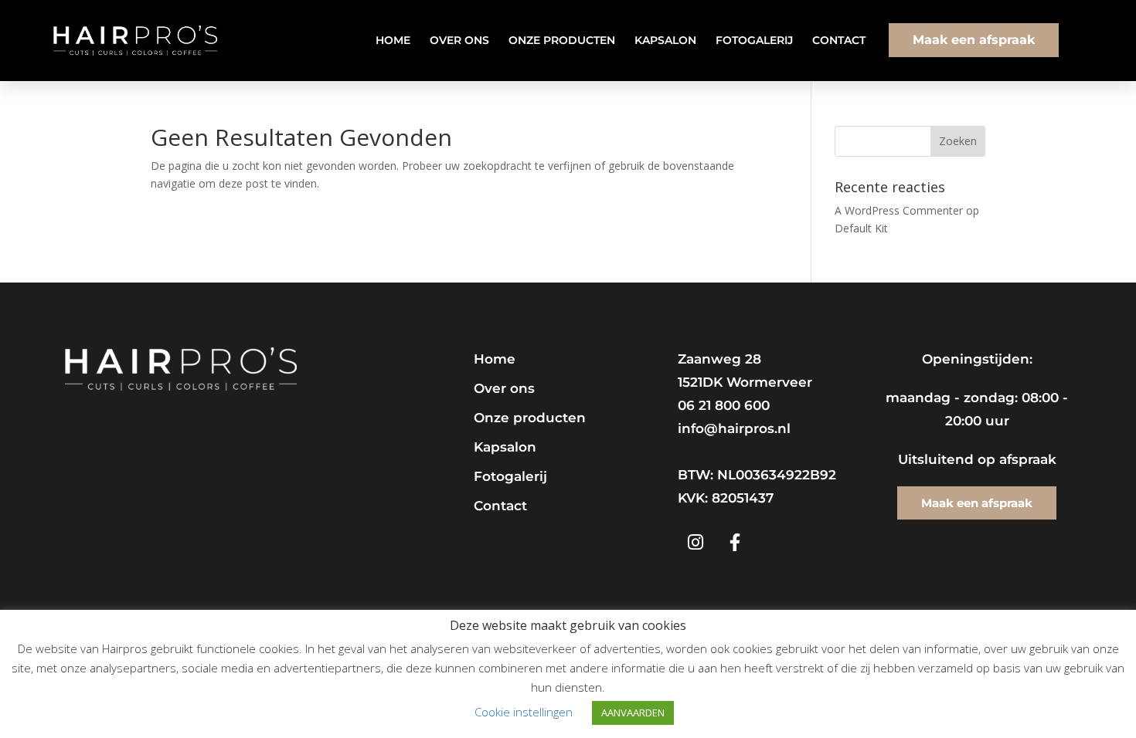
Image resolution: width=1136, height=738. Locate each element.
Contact (839, 40)
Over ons (459, 40)
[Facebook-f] (735, 542)
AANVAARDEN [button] (633, 712)
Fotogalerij (754, 40)
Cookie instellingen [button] (523, 711)
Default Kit (861, 228)
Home (393, 40)
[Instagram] (695, 542)
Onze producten (561, 40)
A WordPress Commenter (899, 210)
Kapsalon (665, 40)
